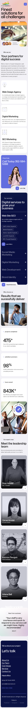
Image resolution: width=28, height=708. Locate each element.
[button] (21, 188)
